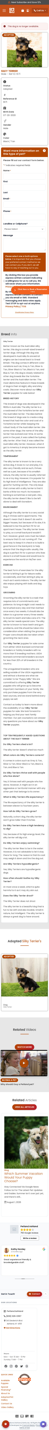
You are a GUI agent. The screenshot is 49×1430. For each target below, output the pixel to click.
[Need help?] (5, 1424)
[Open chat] (43, 1424)
